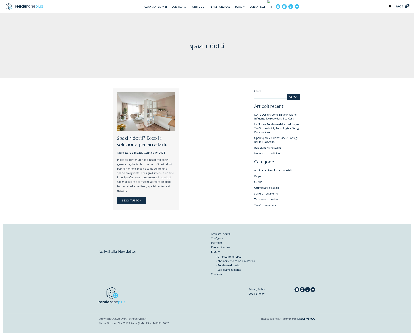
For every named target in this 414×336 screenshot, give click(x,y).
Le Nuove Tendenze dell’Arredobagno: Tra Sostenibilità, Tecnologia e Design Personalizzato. (277, 128)
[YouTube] (297, 6)
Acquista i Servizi (155, 6)
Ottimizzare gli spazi (129, 152)
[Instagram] (284, 6)
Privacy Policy (257, 289)
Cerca (257, 91)
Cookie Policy (257, 293)
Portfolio (198, 6)
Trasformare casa (265, 205)
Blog (238, 6)
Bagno (258, 176)
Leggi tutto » (131, 199)
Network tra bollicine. (267, 153)
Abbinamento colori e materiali (273, 170)
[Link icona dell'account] (389, 6)
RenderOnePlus (219, 6)
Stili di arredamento (266, 193)
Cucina (258, 182)
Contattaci (257, 6)
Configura (179, 6)
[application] (243, 6)
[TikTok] (290, 6)
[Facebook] (278, 6)
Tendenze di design (266, 199)
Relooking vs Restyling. (268, 147)
